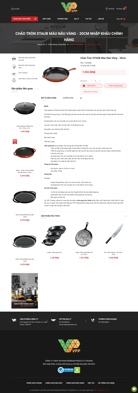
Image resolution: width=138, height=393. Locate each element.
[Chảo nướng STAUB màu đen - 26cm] (24, 197)
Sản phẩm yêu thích (50, 216)
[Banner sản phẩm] (24, 291)
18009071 (28, 324)
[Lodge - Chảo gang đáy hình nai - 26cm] (84, 234)
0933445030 (66, 322)
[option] (59, 75)
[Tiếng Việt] (125, 19)
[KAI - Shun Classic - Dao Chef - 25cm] (113, 234)
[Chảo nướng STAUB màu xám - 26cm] (24, 241)
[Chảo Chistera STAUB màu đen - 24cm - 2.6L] (24, 108)
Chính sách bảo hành (75, 383)
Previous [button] (124, 216)
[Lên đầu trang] (3, 383)
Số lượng (83, 81)
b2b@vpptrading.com (70, 324)
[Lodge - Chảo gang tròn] (54, 234)
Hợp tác (91, 383)
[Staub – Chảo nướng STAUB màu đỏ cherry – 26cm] (24, 152)
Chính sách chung (34, 383)
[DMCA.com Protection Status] (77, 370)
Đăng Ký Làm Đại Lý (91, 92)
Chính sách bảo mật (54, 383)
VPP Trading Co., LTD (101, 390)
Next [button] (126, 216)
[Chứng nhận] (66, 370)
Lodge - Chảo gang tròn (54, 252)
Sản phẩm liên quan (22, 88)
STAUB (92, 66)
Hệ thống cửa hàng (106, 383)
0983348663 (105, 322)
